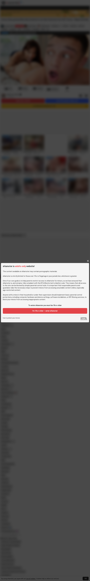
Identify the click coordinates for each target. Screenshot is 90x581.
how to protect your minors (11, 318)
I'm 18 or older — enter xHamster (45, 311)
